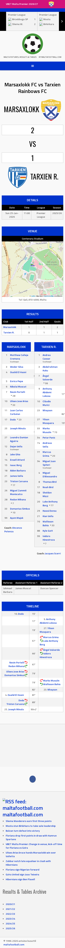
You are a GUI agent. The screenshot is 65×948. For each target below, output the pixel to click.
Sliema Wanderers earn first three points (28, 821)
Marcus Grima (47, 454)
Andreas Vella (47, 444)
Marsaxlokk (9, 327)
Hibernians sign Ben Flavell (20, 879)
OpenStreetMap (49, 296)
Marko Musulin (47, 430)
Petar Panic (49, 437)
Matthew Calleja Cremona (19, 356)
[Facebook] (32, 779)
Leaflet (33, 296)
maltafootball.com (23, 814)
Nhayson (47, 410)
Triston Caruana (19, 481)
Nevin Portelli (17, 392)
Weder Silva (16, 367)
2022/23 (10, 914)
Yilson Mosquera (48, 421)
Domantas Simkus (20, 508)
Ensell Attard (17, 460)
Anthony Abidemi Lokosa (47, 392)
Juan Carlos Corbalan (16, 412)
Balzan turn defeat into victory (23, 830)
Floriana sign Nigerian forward (22, 869)
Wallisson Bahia (48, 523)
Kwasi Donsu (50, 511)
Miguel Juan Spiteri (49, 463)
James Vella (16, 476)
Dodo (13, 419)
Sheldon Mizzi (47, 494)
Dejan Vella (16, 446)
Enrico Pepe (16, 381)
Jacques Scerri (53, 553)
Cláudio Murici (47, 403)
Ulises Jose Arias (19, 401)
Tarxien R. (8, 332)
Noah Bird (48, 487)
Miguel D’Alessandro (50, 474)
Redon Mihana (18, 499)
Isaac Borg (16, 465)
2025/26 (10, 928)
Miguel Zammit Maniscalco (18, 492)
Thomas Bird (50, 482)
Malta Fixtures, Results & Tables (20, 57)
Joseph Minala (18, 428)
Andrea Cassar (47, 356)
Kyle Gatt (48, 530)
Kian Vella (48, 516)
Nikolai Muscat (18, 386)
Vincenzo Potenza (13, 529)
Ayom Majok (16, 518)
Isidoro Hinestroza (49, 537)
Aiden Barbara (18, 470)
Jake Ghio (15, 454)
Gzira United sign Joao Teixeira (22, 874)
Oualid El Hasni (18, 372)
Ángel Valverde (48, 377)
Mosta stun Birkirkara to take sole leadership (31, 826)
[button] (33, 265)
